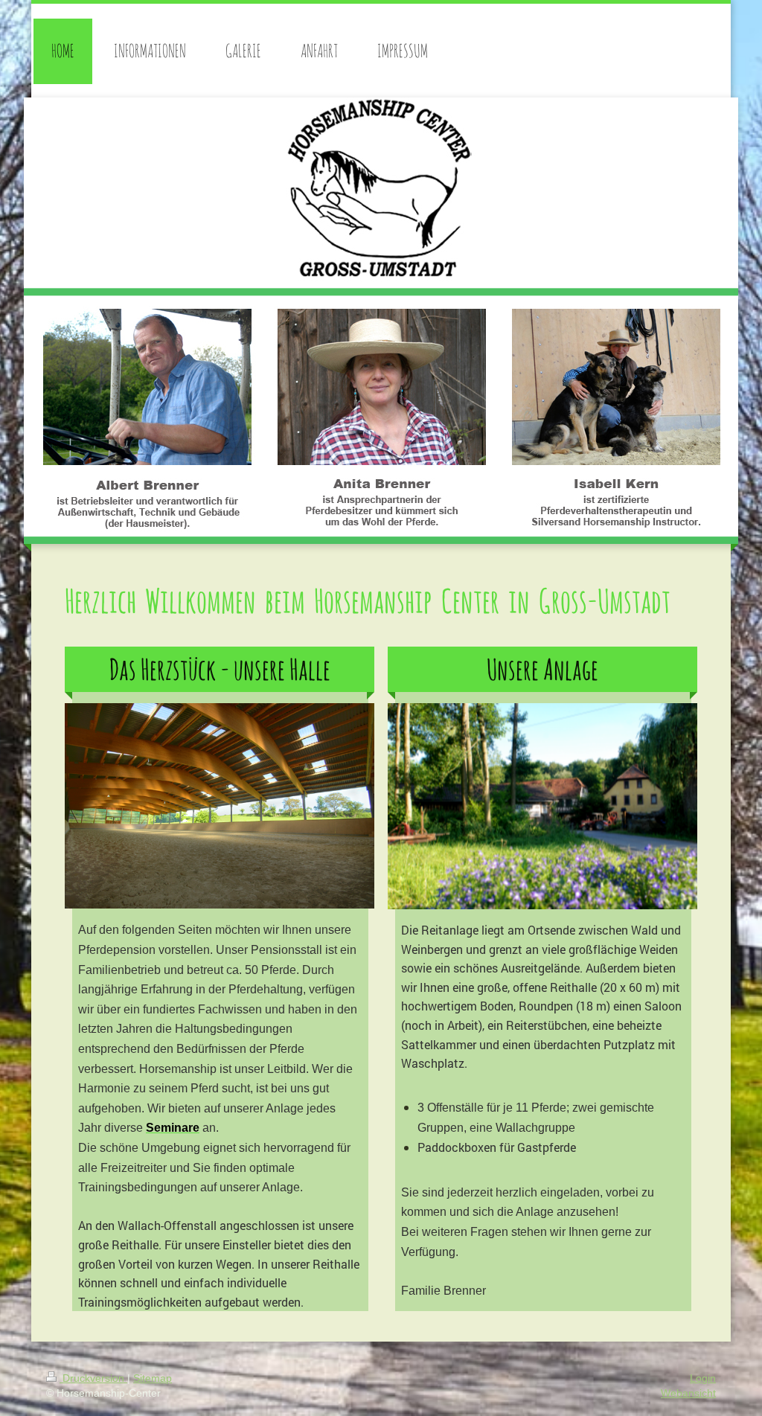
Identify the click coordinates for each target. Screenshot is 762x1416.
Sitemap (152, 1378)
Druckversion (93, 1378)
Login (703, 1378)
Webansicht (688, 1393)
